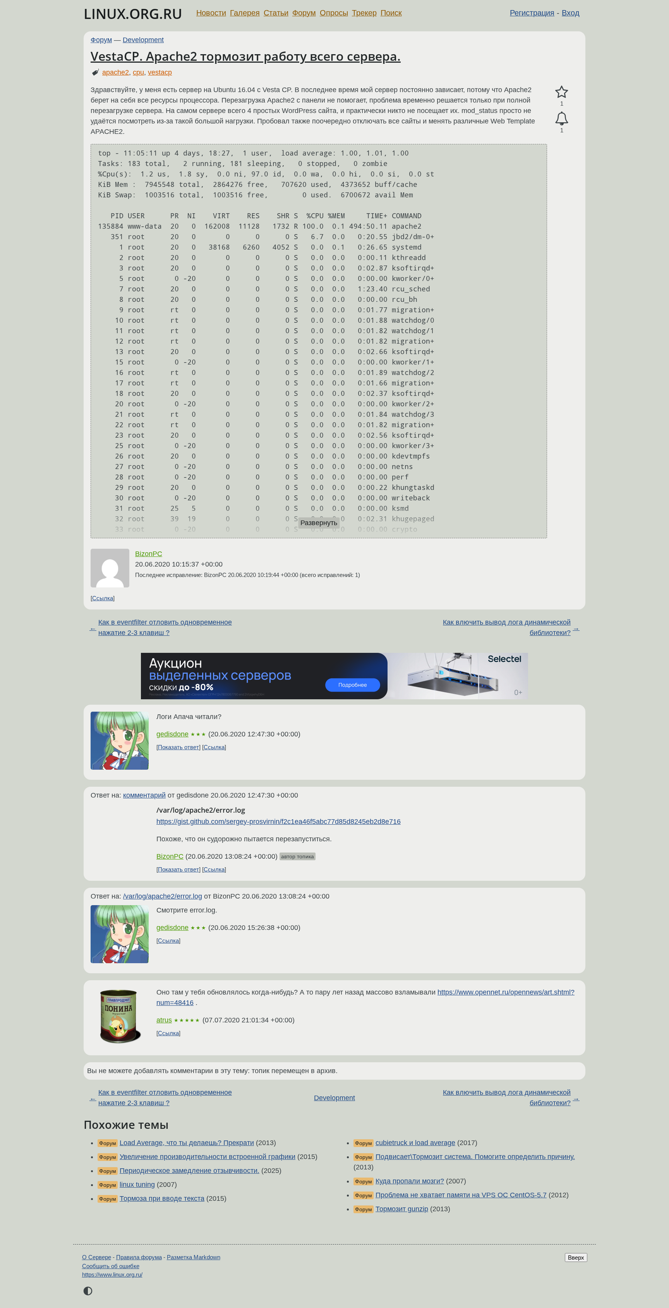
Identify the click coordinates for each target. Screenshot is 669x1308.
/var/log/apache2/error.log (162, 896)
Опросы (334, 13)
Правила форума (139, 1257)
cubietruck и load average (415, 1143)
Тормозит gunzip (402, 1209)
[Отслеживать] (561, 119)
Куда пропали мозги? (410, 1181)
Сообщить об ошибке (110, 1266)
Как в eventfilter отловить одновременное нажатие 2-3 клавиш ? (165, 627)
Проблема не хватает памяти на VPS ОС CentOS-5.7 (461, 1195)
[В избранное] (561, 92)
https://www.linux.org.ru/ (112, 1274)
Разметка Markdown (193, 1257)
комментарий (144, 795)
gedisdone (172, 734)
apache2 (115, 72)
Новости (211, 13)
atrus (164, 1020)
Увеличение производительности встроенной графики (207, 1157)
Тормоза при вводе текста (162, 1198)
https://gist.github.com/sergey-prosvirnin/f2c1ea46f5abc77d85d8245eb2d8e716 (278, 821)
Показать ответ (178, 747)
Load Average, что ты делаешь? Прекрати (187, 1143)
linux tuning (137, 1184)
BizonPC (148, 554)
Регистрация (532, 13)
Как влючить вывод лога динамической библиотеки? (507, 627)
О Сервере (96, 1257)
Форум (304, 13)
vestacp (160, 72)
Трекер (364, 13)
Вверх (576, 1257)
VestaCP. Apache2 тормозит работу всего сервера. (246, 56)
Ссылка (102, 598)
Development (143, 40)
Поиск (391, 13)
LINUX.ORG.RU (133, 13)
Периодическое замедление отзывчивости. (189, 1170)
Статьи (276, 13)
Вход (571, 13)
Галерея (245, 13)
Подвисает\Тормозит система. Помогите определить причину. (475, 1157)
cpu (138, 72)
